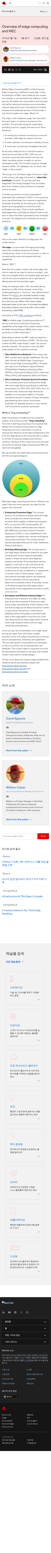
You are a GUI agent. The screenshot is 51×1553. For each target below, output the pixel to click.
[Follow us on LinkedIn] (7, 727)
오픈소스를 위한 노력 (34, 1374)
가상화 (37, 38)
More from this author (17, 750)
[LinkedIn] (3, 1313)
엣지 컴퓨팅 (16, 1144)
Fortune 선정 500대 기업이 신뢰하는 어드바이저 (29, 1355)
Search (43, 836)
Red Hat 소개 (6, 1415)
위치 (28, 1418)
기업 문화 (5, 1374)
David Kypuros (15, 48)
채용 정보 (30, 1383)
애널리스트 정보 (8, 1383)
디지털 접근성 (31, 1443)
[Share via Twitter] (16, 69)
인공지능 (15, 1025)
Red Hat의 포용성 (8, 1424)
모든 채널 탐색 (13, 961)
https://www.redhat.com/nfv (14, 668)
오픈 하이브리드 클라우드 (24, 1065)
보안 (12, 1106)
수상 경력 (28, 1360)
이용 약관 (30, 1440)
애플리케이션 (17, 1219)
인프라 (13, 1182)
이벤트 (4, 1418)
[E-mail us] (19, 69)
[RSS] (45, 69)
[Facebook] (15, 1313)
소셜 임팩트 (30, 1379)
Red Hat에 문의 (7, 1421)
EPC (16, 295)
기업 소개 (5, 1369)
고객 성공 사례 (7, 1379)
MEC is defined (25, 315)
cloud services (11, 591)
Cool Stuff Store (32, 1424)
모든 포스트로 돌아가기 (12, 83)
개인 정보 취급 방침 (8, 1440)
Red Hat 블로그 (8, 11)
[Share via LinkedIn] (12, 69)
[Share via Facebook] (9, 69)
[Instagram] (27, 1313)
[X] (21, 1313)
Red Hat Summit (7, 1427)
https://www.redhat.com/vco (14, 665)
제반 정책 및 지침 (7, 1443)
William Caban (15, 58)
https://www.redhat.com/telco (15, 671)
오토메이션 (16, 987)
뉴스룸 (29, 1369)
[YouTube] (9, 1313)
